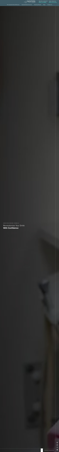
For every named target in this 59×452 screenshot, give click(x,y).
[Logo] (29, 2)
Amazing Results (37, 4)
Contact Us (49, 4)
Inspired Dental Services (27, 4)
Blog (44, 4)
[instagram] (57, 445)
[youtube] (57, 450)
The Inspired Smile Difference (13, 4)
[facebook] (57, 447)
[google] (57, 442)
